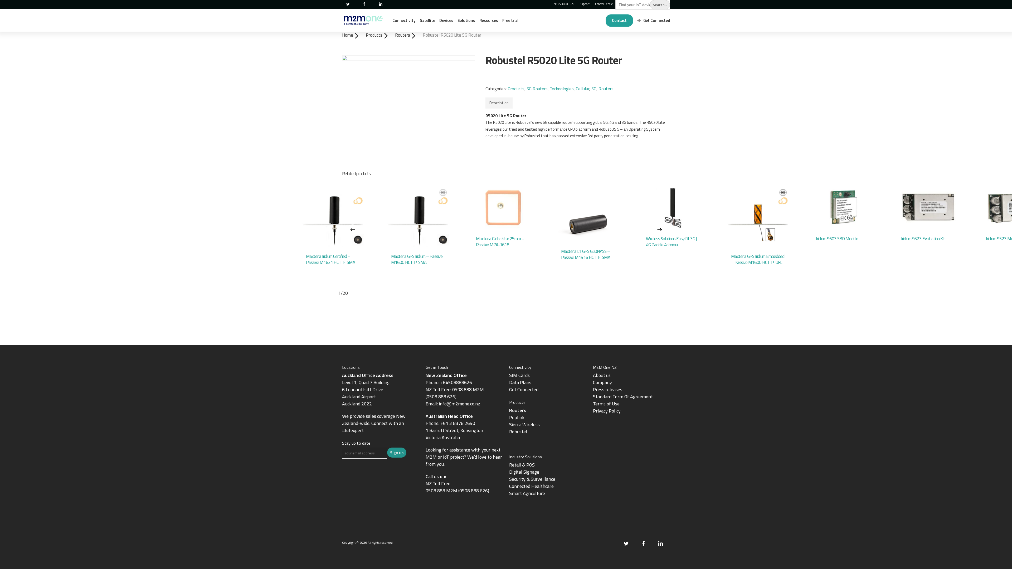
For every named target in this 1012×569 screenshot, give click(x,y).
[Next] (659, 229)
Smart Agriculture (527, 493)
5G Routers (537, 88)
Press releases (607, 389)
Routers (402, 35)
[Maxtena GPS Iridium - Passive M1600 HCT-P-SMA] (418, 216)
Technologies (562, 88)
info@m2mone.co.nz (459, 403)
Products (374, 35)
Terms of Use (606, 403)
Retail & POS (522, 464)
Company (602, 382)
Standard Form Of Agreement (623, 396)
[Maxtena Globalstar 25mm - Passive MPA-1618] (503, 207)
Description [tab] (499, 103)
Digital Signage (524, 471)
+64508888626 (456, 382)
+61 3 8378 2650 (457, 423)
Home (347, 35)
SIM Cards (520, 375)
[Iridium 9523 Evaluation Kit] (928, 207)
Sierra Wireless (524, 424)
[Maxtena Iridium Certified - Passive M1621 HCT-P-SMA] (333, 216)
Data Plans (520, 382)
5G (593, 88)
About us (602, 375)
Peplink (516, 417)
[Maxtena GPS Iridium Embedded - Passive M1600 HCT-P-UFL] (758, 216)
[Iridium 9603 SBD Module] (843, 207)
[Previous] (352, 229)
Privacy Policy (607, 410)
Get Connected (523, 389)
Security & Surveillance (532, 479)
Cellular (582, 88)
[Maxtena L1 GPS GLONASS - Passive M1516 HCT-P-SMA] (588, 214)
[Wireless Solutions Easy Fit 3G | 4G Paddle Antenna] (673, 207)
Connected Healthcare (531, 486)
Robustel (518, 431)
